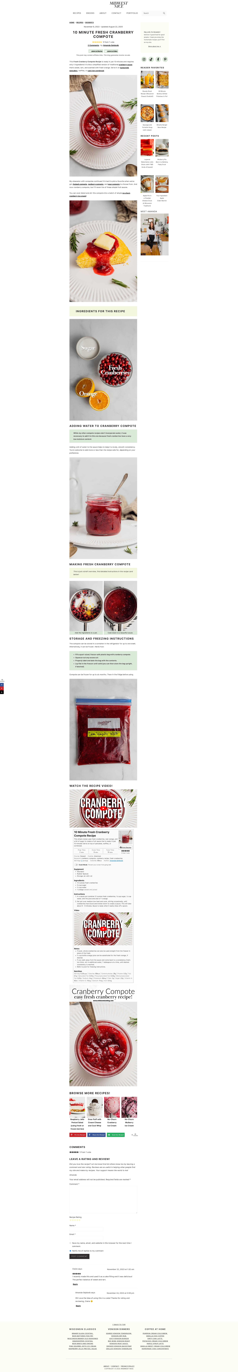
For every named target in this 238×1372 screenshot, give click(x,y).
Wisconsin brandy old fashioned (82, 1338)
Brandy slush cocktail (83, 1333)
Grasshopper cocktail (82, 1341)
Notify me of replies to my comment (87, 1251)
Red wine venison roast (119, 1341)
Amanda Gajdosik (116, 860)
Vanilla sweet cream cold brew (155, 1346)
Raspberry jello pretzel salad (83, 1348)
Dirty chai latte (155, 1338)
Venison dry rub (119, 1336)
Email (72, 1234)
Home (71, 22)
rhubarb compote (80, 184)
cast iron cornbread (96, 71)
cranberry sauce (125, 65)
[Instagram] (144, 59)
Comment (74, 1184)
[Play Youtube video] (103, 808)
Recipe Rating (75, 1217)
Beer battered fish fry (82, 1336)
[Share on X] (2, 692)
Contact (115, 1366)
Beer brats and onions (82, 1343)
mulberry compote (95, 184)
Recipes (79, 22)
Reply (75, 1284)
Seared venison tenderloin (119, 1333)
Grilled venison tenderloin (119, 1348)
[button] (93, 42)
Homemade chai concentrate (155, 1348)
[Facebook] (158, 59)
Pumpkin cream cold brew (155, 1333)
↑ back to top (119, 1324)
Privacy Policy (127, 1366)
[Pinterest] (165, 59)
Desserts (89, 22)
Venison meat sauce (119, 1343)
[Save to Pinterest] (2, 688)
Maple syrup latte (155, 1343)
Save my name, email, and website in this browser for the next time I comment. (101, 1244)
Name (72, 1225)
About (106, 1366)
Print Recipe (126, 847)
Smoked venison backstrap (119, 1346)
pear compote (114, 184)
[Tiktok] (151, 59)
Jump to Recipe (96, 51)
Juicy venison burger (119, 1338)
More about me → (154, 46)
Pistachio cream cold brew (155, 1341)
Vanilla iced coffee (155, 1336)
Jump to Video (112, 51)
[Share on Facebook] (2, 685)
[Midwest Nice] (119, 6)
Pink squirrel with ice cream (82, 1346)
